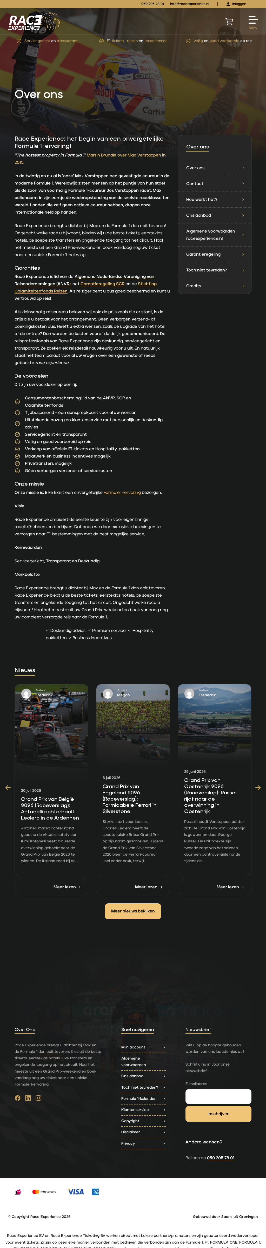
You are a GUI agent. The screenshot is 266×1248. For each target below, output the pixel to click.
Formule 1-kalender (138, 1099)
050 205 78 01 (152, 4)
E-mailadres (196, 1084)
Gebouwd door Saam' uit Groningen (225, 1217)
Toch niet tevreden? (206, 270)
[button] (8, 788)
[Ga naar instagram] (38, 1099)
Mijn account (133, 1047)
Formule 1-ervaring (122, 492)
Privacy (128, 1143)
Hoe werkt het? (201, 199)
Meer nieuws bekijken (133, 911)
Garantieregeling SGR (102, 284)
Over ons (195, 168)
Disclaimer (130, 1132)
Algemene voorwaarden (133, 1061)
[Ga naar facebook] (18, 1099)
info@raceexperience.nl (189, 4)
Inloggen (239, 4)
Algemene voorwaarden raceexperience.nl (210, 235)
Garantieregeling (203, 254)
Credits (193, 286)
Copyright (130, 1121)
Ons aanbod (198, 215)
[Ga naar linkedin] (28, 1099)
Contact (194, 184)
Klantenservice (135, 1110)
